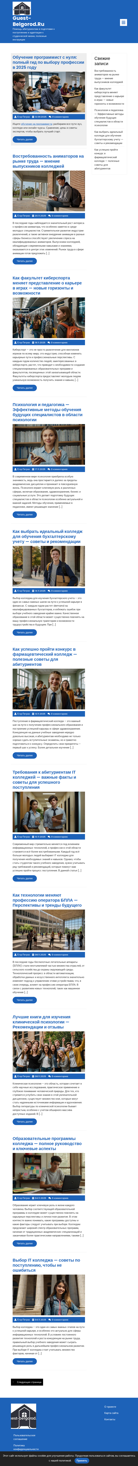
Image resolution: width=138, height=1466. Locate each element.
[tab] (123, 22)
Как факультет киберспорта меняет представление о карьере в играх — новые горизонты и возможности (109, 96)
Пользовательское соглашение (24, 1437)
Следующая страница (29, 1382)
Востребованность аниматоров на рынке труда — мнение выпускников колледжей (108, 76)
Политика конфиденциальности (26, 1447)
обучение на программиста (36, 124)
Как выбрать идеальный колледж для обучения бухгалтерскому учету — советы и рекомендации (108, 137)
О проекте (110, 1406)
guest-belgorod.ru (28, 21)
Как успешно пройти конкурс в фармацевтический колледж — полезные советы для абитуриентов (106, 159)
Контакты (109, 1419)
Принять (82, 1460)
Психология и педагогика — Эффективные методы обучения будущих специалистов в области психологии (109, 117)
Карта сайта (111, 1413)
